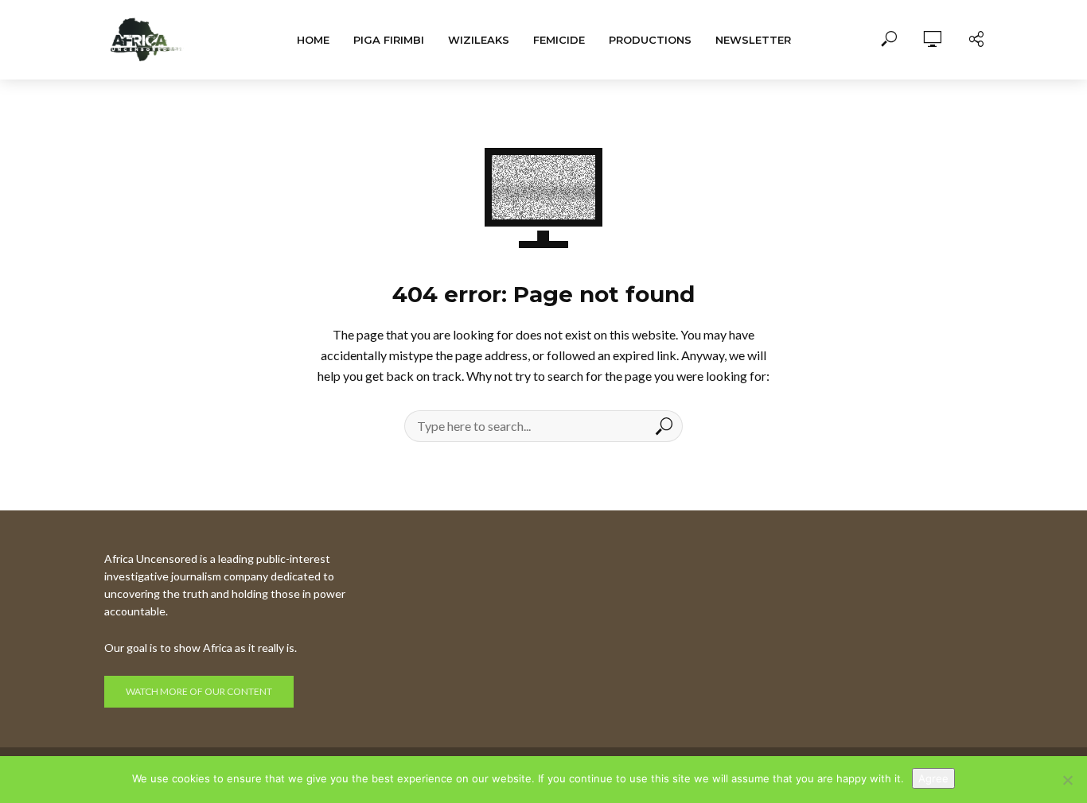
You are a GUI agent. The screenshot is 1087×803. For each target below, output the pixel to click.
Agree (933, 778)
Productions (650, 39)
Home (313, 39)
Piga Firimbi (388, 39)
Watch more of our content (199, 691)
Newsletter (753, 39)
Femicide (559, 39)
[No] (1067, 780)
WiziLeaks (478, 39)
